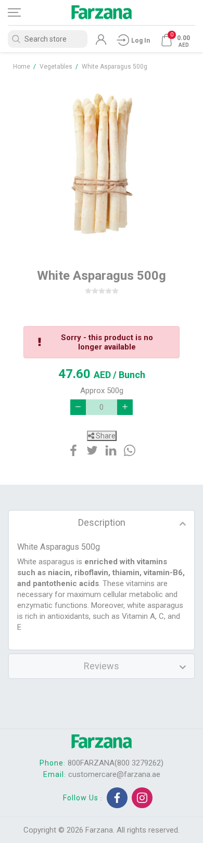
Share (105, 436)
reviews (101, 665)
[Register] (101, 42)
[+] (125, 407)
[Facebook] (117, 798)
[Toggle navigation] (23, 12)
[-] (78, 407)
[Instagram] (142, 798)
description (101, 522)
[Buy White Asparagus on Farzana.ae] (101, 164)
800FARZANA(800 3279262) (115, 763)
